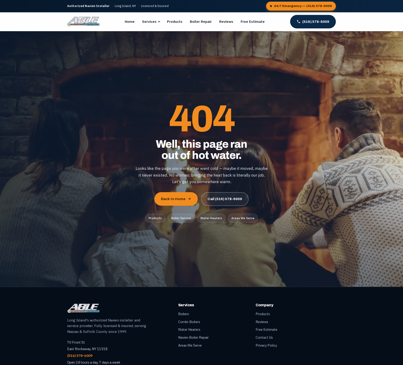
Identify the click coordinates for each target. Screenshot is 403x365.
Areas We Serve (242, 218)
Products (174, 21)
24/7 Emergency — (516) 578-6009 (303, 6)
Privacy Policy (266, 345)
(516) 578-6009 (315, 22)
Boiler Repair (201, 21)
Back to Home (173, 199)
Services (149, 21)
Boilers (183, 314)
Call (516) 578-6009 (225, 199)
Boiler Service (181, 218)
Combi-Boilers (189, 322)
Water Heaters (211, 218)
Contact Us (264, 337)
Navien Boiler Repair (193, 337)
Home (130, 21)
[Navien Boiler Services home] (83, 22)
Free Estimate (253, 21)
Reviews (226, 21)
